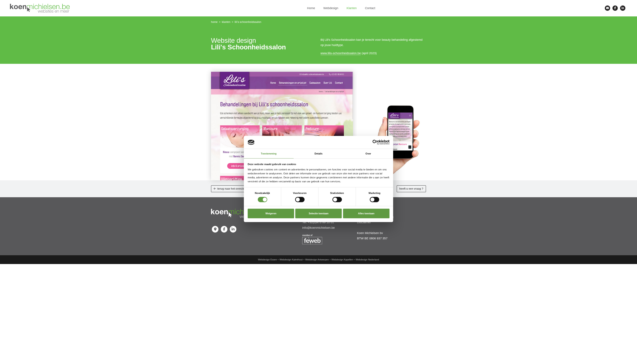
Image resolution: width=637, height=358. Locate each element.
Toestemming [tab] (269, 153)
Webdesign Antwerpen (317, 259)
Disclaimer (364, 222)
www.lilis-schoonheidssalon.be (340, 53)
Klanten (352, 8)
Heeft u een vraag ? (411, 188)
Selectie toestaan (318, 213)
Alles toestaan (366, 213)
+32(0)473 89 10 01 (321, 222)
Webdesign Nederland (367, 259)
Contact (370, 8)
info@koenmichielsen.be (318, 227)
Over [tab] (368, 153)
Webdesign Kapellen (342, 259)
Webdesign (330, 8)
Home (311, 8)
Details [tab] (319, 153)
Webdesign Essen (267, 259)
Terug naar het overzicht (231, 188)
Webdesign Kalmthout (291, 259)
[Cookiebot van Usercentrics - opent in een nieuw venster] (374, 142)
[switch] (300, 199)
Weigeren (270, 213)
